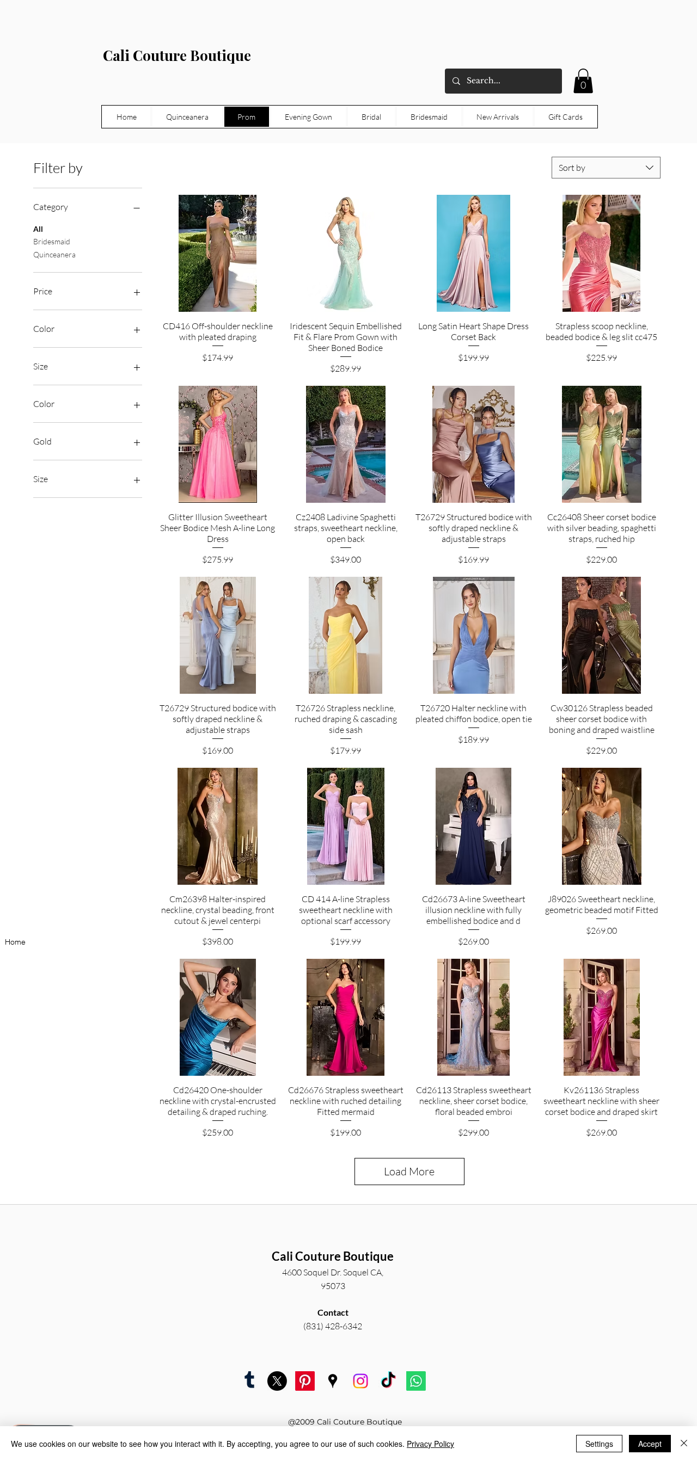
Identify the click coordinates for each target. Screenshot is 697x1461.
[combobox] (606, 167)
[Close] (683, 1443)
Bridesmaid (51, 241)
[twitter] (277, 1381)
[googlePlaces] (333, 1381)
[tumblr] (249, 1381)
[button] (583, 81)
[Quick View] (217, 253)
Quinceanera (54, 254)
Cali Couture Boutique (177, 55)
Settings (599, 1443)
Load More (409, 1171)
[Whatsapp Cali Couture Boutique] (416, 1381)
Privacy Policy (430, 1443)
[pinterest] (305, 1381)
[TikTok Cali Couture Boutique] (388, 1381)
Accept (650, 1443)
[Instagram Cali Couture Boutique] (360, 1381)
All (38, 228)
